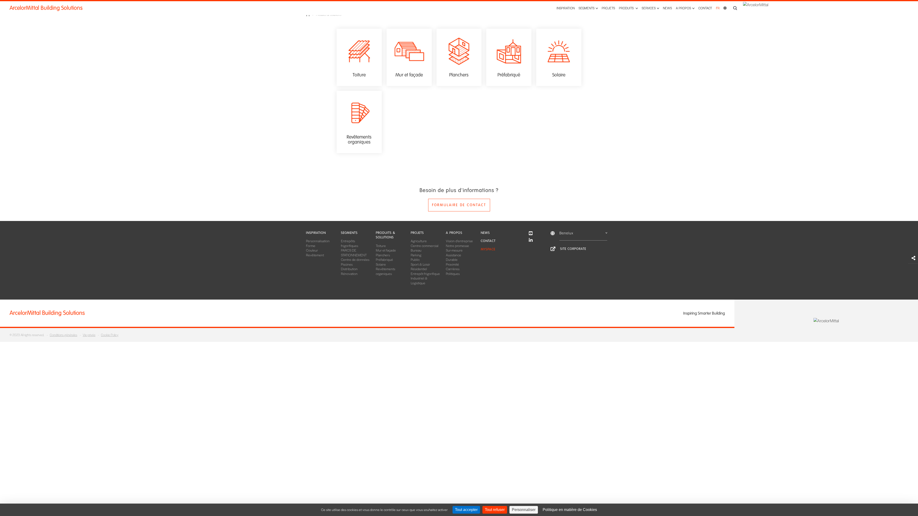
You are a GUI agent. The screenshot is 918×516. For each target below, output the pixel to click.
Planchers (383, 255)
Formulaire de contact (459, 205)
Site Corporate (573, 249)
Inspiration (566, 8)
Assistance (453, 255)
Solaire (381, 264)
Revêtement (315, 255)
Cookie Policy (109, 335)
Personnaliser (524, 510)
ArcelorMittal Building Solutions (46, 8)
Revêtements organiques (385, 271)
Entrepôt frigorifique (425, 273)
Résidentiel (419, 268)
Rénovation (349, 273)
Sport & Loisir (420, 264)
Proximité (452, 264)
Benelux (566, 232)
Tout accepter (466, 510)
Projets (608, 8)
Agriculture (419, 240)
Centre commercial (424, 245)
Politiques (453, 273)
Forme (310, 245)
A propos (454, 233)
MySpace (488, 249)
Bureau (416, 250)
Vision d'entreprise (459, 240)
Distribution (349, 268)
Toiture (381, 245)
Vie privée (89, 335)
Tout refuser (495, 510)
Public (415, 259)
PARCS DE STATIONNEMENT (354, 252)
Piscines (347, 264)
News (667, 8)
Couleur (312, 250)
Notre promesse (457, 245)
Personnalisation (318, 240)
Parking (416, 255)
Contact (705, 8)
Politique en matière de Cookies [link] (570, 510)
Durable (452, 259)
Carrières (452, 268)
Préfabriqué (384, 259)
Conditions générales (63, 335)
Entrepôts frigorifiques (349, 243)
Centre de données (355, 259)
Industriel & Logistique (419, 280)
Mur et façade (386, 250)
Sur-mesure (454, 250)
